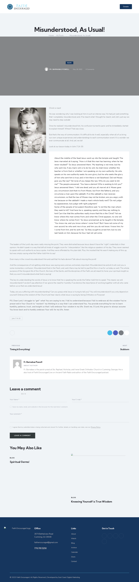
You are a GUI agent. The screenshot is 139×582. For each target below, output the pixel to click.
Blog (69, 63)
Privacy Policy (95, 427)
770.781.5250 (40, 548)
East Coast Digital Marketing (69, 577)
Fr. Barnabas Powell (33, 362)
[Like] (12, 332)
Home (51, 36)
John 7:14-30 (16, 318)
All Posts (60, 35)
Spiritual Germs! (19, 461)
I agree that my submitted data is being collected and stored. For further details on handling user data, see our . (56, 427)
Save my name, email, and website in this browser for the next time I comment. (40, 407)
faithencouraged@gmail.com (46, 542)
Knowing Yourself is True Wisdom (91, 501)
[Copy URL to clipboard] (126, 332)
